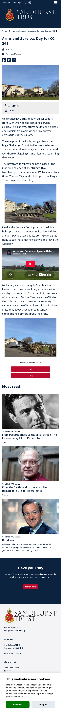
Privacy (7, 671)
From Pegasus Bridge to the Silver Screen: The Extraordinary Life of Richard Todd (29, 436)
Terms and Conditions (13, 667)
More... (5, 442)
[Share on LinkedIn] (14, 60)
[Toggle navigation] (56, 2)
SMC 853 (12, 111)
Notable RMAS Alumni (11, 431)
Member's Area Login (12, 2)
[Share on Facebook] (4, 60)
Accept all (18, 704)
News (4, 31)
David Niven (9, 540)
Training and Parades (17, 31)
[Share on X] (9, 60)
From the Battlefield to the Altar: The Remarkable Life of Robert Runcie (24, 489)
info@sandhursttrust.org (14, 630)
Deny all (43, 704)
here (20, 696)
